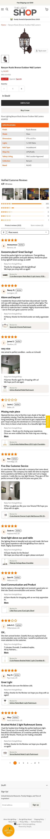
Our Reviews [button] (48, 421)
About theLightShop (9, 819)
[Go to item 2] (20, 194)
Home (3, 25)
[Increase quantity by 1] (22, 89)
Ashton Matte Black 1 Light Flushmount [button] (23, 703)
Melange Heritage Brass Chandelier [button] (21, 563)
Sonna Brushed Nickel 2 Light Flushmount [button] (24, 754)
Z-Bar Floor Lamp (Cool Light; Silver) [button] (22, 611)
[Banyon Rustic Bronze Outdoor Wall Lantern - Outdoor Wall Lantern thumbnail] (5, 59)
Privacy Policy (24, 822)
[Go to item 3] (33, 194)
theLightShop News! (25, 819)
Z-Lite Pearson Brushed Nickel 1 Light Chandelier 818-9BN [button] (28, 660)
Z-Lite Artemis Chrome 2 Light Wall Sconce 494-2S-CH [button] (27, 516)
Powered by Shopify (25, 826)
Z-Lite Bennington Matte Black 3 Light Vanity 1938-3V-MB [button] (27, 276)
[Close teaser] (15, 824)
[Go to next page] (39, 763)
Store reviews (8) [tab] (37, 225)
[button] (25, 204)
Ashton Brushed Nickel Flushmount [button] (22, 390)
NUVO (5, 71)
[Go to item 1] (8, 194)
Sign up (36, 805)
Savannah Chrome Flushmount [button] (20, 327)
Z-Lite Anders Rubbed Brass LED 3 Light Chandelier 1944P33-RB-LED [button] (27, 444)
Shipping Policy (39, 819)
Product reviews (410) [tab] (13, 225)
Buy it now (25, 110)
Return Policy (13, 822)
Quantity (4, 84)
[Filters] (3, 232)
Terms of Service (36, 822)
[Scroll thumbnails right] (46, 194)
